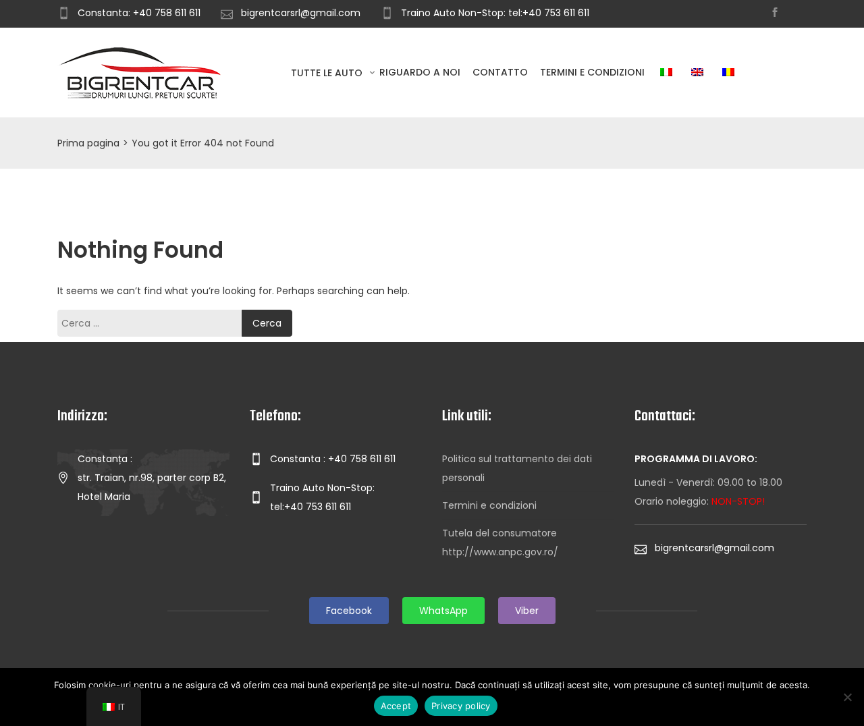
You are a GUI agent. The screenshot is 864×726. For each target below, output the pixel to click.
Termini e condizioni (592, 72)
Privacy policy (461, 705)
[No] (847, 697)
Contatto (500, 72)
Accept (396, 705)
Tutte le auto (328, 73)
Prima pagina (88, 143)
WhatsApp (443, 610)
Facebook (349, 610)
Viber (527, 610)
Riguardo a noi (419, 72)
